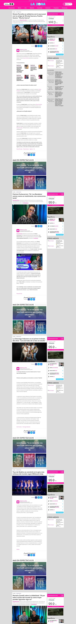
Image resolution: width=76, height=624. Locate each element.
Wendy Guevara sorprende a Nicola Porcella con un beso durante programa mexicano (20, 79)
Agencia (31, 149)
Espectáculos (12, 8)
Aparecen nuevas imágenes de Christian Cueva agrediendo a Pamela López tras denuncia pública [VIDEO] (59, 94)
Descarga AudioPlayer (38, 0)
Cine (26, 8)
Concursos (47, 8)
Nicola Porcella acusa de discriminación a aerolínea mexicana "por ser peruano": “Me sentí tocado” (34, 79)
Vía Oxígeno (59, 67)
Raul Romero (19, 426)
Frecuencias (64, 8)
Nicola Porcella (23, 20)
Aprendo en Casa (31, 0)
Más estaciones (44, 0)
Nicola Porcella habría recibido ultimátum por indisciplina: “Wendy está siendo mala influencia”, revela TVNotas (20, 70)
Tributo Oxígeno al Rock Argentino (59, 66)
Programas (56, 8)
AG (34, 149)
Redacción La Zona (23, 49)
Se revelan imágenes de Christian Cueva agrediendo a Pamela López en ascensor (59, 88)
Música (19, 8)
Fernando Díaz (16, 200)
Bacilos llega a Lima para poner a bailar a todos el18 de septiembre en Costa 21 (59, 62)
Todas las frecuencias (55, 205)
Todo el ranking (60, 54)
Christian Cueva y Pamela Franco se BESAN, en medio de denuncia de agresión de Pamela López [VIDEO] (59, 82)
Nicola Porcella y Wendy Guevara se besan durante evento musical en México (34, 69)
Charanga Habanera (26, 426)
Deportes (32, 8)
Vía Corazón (59, 64)
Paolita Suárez (26, 149)
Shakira (18, 549)
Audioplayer (25, 203)
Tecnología (39, 8)
